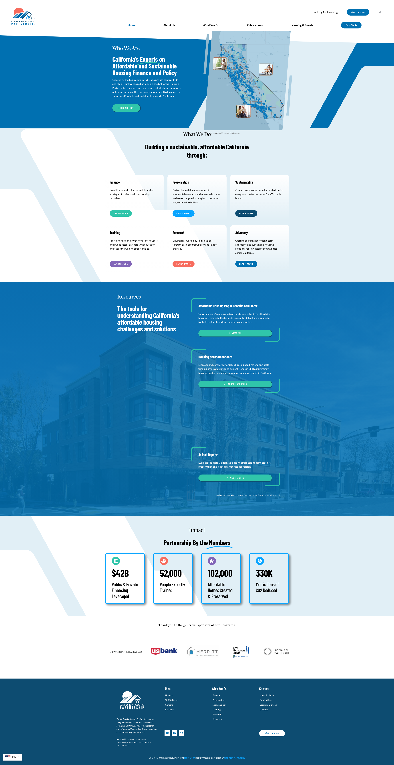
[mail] (181, 733)
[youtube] (167, 733)
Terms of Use (189, 758)
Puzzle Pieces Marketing (234, 758)
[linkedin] (174, 733)
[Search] (380, 12)
